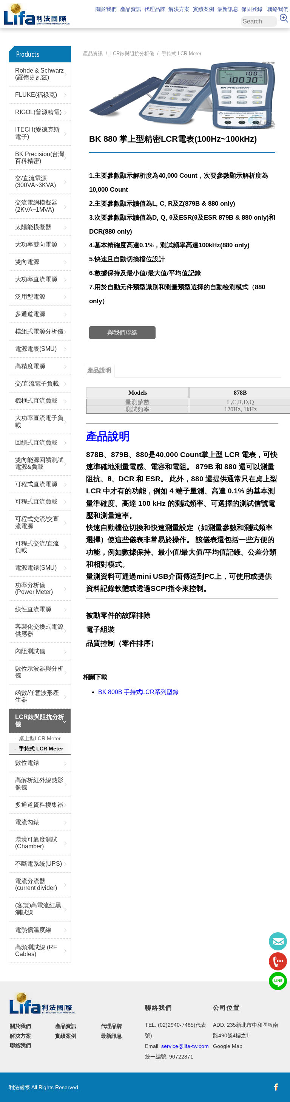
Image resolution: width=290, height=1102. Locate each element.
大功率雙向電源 (36, 244)
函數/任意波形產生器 (37, 696)
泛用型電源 (30, 296)
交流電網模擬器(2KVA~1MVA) (36, 205)
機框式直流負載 (36, 400)
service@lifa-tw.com (185, 1046)
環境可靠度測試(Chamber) (36, 842)
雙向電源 (27, 262)
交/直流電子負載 (37, 383)
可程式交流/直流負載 (37, 546)
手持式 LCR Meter (41, 749)
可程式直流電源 (36, 484)
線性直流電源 (33, 609)
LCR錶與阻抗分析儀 (39, 720)
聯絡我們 (277, 9)
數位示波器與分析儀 (39, 672)
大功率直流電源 (36, 279)
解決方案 (179, 9)
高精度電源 (30, 366)
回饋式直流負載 (36, 442)
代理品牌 (154, 9)
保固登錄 (251, 9)
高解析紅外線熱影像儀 (39, 783)
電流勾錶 (27, 822)
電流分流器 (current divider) (36, 884)
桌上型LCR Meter (40, 738)
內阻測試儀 (30, 651)
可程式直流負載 (36, 501)
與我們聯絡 (122, 332)
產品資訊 (130, 9)
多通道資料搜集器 (39, 804)
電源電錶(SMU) (36, 567)
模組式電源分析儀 (39, 331)
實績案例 (203, 9)
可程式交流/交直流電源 (37, 522)
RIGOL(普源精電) (38, 112)
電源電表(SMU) (36, 349)
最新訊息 (227, 9)
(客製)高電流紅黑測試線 (38, 908)
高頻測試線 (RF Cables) (36, 950)
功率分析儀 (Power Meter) (34, 588)
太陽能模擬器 (33, 227)
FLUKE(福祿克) (36, 94)
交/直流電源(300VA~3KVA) (35, 181)
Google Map (227, 1046)
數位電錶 (27, 762)
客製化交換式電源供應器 (39, 630)
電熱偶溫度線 (33, 930)
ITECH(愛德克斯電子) (37, 132)
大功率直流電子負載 (39, 421)
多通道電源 (30, 314)
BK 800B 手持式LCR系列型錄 (138, 692)
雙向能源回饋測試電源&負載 (39, 463)
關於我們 (106, 9)
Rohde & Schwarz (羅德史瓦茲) (39, 74)
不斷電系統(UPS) (38, 863)
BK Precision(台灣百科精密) (39, 157)
